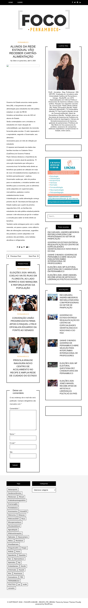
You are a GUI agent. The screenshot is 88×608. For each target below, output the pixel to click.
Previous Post (15, 256)
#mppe (23, 548)
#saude (21, 570)
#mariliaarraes (13, 544)
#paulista (22, 555)
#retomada (12, 570)
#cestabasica (13, 508)
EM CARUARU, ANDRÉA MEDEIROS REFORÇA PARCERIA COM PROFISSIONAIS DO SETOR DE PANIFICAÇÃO (63, 235)
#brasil (21, 497)
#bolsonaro (12, 497)
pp (19, 584)
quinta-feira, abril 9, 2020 (27, 61)
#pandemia (12, 555)
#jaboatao (11, 537)
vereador (11, 588)
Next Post (32, 256)
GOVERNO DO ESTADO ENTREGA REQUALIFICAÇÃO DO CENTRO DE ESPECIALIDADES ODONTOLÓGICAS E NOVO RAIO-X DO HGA (63, 246)
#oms (18, 551)
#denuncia (12, 515)
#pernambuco (19, 559)
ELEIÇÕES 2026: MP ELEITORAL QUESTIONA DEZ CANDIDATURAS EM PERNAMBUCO (63, 269)
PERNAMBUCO (23, 42)
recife (25, 584)
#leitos (10, 541)
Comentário (14, 408)
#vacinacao (18, 573)
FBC (21, 577)
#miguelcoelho (13, 548)
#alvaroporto (12, 489)
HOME (10, 2)
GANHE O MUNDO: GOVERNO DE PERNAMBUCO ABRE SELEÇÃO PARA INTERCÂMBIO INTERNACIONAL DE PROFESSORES (62, 259)
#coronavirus (13, 511)
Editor (15, 61)
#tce (9, 573)
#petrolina (11, 562)
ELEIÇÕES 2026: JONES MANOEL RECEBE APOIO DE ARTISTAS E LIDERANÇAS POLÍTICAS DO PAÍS (63, 277)
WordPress (48, 604)
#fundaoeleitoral (14, 526)
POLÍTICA (11, 584)
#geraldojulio (12, 530)
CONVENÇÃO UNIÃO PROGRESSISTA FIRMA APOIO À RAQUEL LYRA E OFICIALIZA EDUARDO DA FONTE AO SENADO (23, 324)
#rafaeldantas (13, 566)
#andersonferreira (14, 493)
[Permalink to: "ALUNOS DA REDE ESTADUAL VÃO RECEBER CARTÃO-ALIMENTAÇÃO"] (23, 81)
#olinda (10, 551)
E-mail (12, 443)
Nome (12, 434)
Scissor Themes (69, 602)
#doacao (21, 515)
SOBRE (20, 2)
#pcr (9, 559)
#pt (19, 562)
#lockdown (19, 541)
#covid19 (23, 511)
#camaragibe (13, 504)
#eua (23, 519)
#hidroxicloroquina (14, 533)
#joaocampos (23, 537)
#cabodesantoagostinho (17, 500)
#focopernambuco (14, 522)
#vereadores (12, 577)
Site (11, 452)
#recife (23, 566)
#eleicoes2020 (13, 519)
